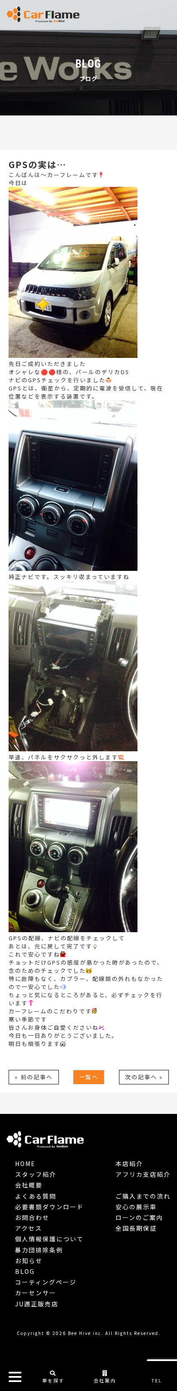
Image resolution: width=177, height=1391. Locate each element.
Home (25, 1163)
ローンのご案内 (139, 1217)
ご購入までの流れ (143, 1196)
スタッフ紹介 (35, 1174)
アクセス (28, 1228)
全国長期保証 (136, 1228)
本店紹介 (129, 1163)
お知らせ (29, 1260)
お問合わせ (32, 1217)
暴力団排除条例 (39, 1250)
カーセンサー (35, 1292)
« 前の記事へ (34, 1077)
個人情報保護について (49, 1238)
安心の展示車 (136, 1206)
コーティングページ (45, 1282)
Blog (25, 1271)
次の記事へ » (144, 1077)
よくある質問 (35, 1196)
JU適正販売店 (36, 1303)
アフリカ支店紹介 (143, 1174)
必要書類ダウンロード (49, 1206)
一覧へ (88, 1077)
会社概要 (29, 1185)
